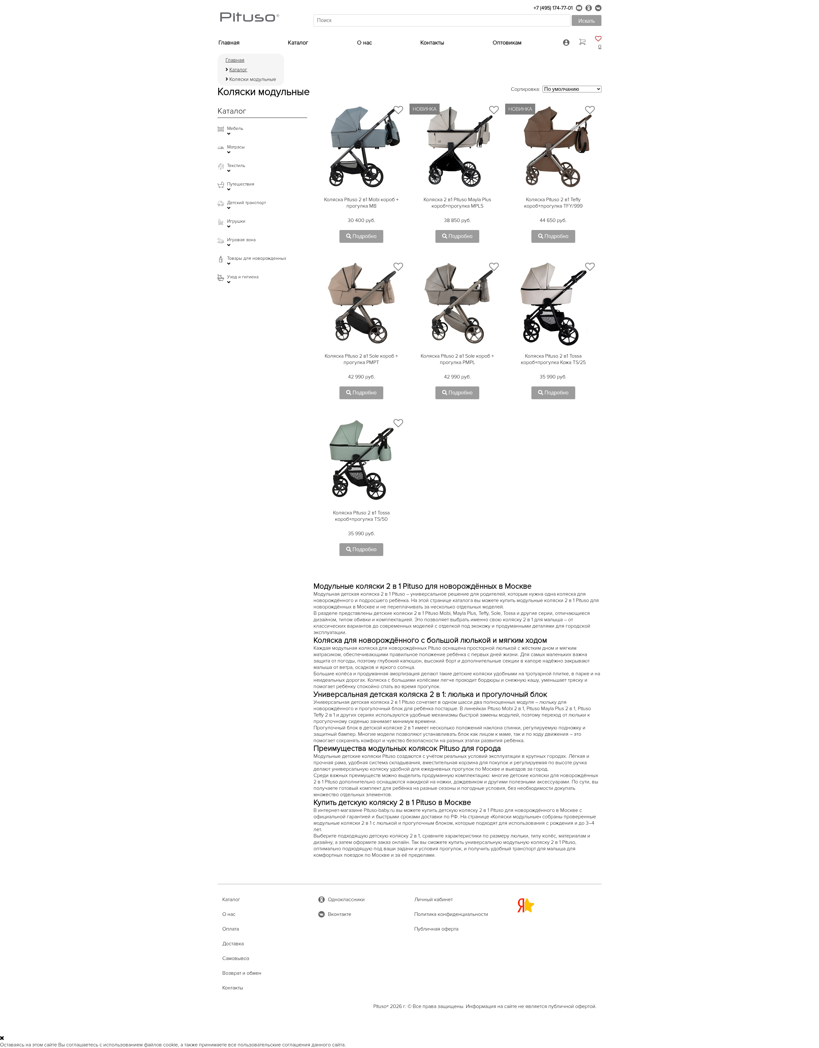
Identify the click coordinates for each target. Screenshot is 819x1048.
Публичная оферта (436, 929)
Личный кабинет (433, 899)
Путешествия (240, 184)
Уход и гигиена (242, 277)
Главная (229, 42)
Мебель (235, 128)
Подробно (364, 236)
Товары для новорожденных (256, 258)
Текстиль (236, 165)
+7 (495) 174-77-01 (553, 8)
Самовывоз (235, 958)
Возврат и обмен (241, 973)
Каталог (298, 42)
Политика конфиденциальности (451, 914)
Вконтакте (339, 914)
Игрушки (236, 221)
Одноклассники (346, 899)
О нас (364, 42)
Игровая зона (241, 239)
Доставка (233, 943)
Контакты (432, 42)
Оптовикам (507, 42)
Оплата (230, 929)
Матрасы (236, 147)
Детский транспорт (246, 202)
